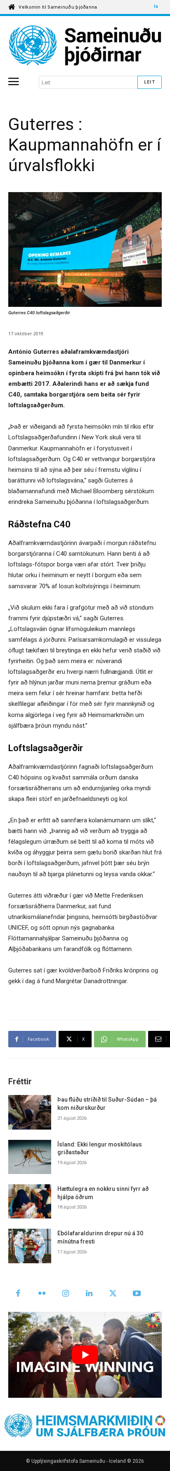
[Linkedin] (89, 1294)
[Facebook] (18, 1294)
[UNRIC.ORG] (85, 45)
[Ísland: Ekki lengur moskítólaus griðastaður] (29, 1157)
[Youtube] (137, 1294)
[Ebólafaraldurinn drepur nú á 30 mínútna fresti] (29, 1246)
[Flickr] (42, 1294)
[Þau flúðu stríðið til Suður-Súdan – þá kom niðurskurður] (29, 1112)
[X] (113, 1294)
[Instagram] (66, 1294)
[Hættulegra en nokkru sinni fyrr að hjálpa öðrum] (29, 1201)
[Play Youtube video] (85, 1355)
